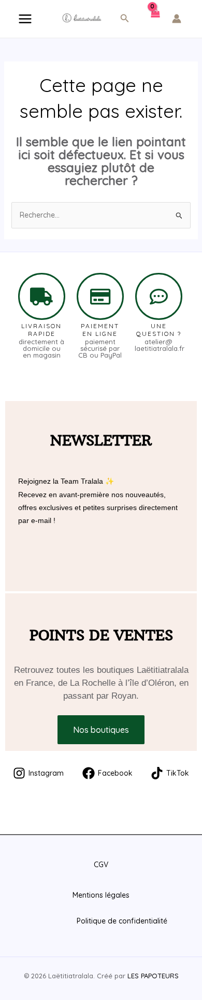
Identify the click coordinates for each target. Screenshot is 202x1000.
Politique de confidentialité (122, 921)
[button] (124, 18)
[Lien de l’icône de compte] (176, 18)
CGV (101, 864)
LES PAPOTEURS (153, 976)
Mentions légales (101, 895)
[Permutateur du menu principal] (25, 19)
